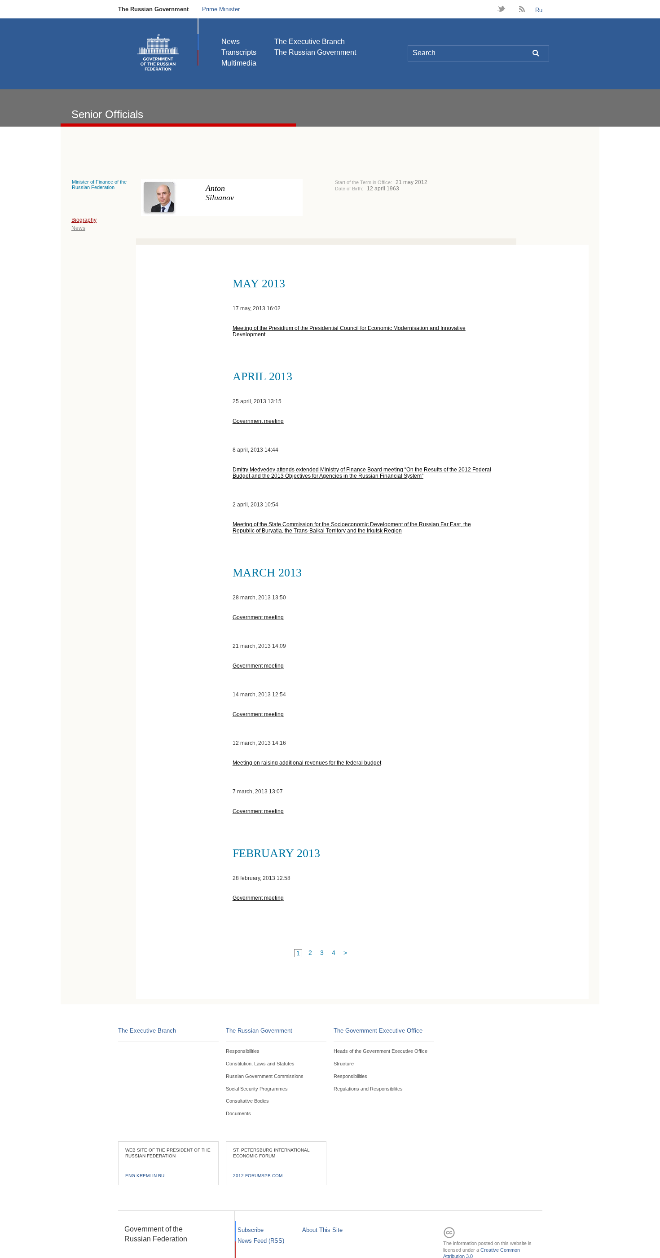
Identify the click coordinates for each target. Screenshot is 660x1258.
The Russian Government (153, 9)
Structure (344, 1063)
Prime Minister (221, 9)
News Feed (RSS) (261, 1240)
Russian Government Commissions (265, 1076)
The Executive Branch (309, 41)
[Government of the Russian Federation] (158, 52)
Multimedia (238, 63)
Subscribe (251, 1230)
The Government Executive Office (378, 1030)
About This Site (322, 1230)
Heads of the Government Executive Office (380, 1051)
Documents (238, 1113)
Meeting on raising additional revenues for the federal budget (307, 763)
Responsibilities (243, 1051)
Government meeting (258, 421)
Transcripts (238, 52)
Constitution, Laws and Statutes (260, 1063)
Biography (84, 220)
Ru (538, 10)
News (230, 41)
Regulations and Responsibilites (368, 1088)
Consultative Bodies (247, 1101)
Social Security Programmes (257, 1088)
